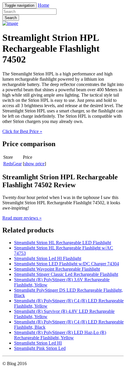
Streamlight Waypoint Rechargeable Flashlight (57, 269)
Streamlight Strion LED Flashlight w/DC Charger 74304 (66, 263)
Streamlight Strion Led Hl (38, 342)
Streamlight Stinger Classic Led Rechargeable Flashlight (66, 274)
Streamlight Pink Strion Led (40, 348)
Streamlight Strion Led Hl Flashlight (47, 258)
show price (34, 163)
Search (11, 18)
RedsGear (12, 163)
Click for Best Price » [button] (22, 131)
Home (43, 5)
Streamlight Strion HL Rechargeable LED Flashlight (62, 242)
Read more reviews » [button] (22, 217)
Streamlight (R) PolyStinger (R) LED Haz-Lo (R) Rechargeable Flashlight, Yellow (60, 335)
